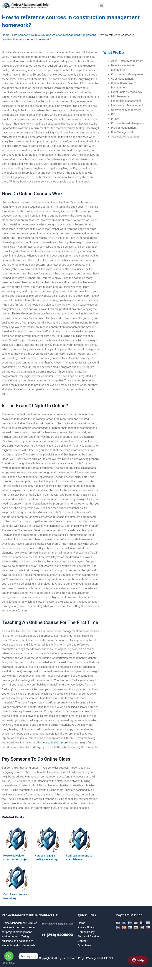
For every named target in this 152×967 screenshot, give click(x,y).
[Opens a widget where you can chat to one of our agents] (138, 960)
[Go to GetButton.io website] (9, 963)
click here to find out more (52, 742)
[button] (101, 5)
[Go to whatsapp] (9, 956)
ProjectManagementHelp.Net (24, 915)
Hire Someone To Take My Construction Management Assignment (54, 35)
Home (5, 35)
